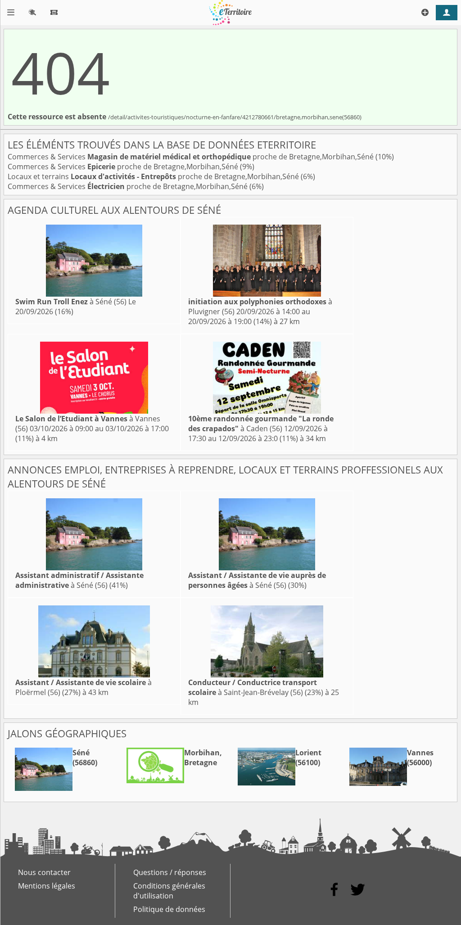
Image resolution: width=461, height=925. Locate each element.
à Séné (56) (71, 302)
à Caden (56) (261, 423)
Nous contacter (44, 872)
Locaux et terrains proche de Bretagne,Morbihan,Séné (154, 176)
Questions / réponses (169, 872)
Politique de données (169, 909)
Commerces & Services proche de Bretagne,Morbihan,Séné (191, 157)
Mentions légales (46, 886)
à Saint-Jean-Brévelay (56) (252, 687)
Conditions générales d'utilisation (169, 891)
